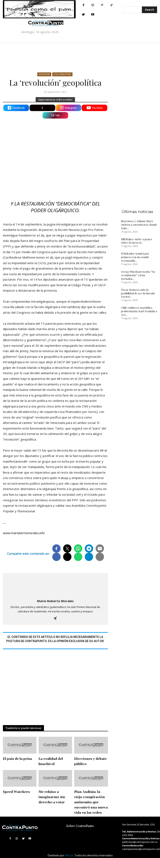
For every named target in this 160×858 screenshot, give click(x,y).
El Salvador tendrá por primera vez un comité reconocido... (135, 257)
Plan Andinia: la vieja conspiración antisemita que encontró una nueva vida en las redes (91, 802)
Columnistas (62, 74)
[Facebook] (83, 5)
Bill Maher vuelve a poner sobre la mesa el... (136, 240)
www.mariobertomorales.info (24, 533)
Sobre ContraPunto (80, 826)
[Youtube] (92, 14)
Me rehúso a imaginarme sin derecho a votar (52, 797)
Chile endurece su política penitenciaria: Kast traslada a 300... (139, 311)
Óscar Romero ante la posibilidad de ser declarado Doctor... (138, 293)
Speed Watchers (16, 792)
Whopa (69, 855)
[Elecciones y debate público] (91, 745)
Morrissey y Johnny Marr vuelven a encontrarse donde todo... (139, 224)
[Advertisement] (55, 153)
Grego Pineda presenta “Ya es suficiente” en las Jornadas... (138, 275)
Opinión (44, 74)
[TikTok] (111, 5)
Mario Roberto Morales (55, 601)
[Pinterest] (102, 5)
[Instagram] (92, 5)
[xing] (55, 617)
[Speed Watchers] (19, 778)
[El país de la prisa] (19, 745)
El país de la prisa (17, 759)
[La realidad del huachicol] (55, 745)
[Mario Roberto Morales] (55, 585)
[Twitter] (83, 14)
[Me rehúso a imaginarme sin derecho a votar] (55, 778)
